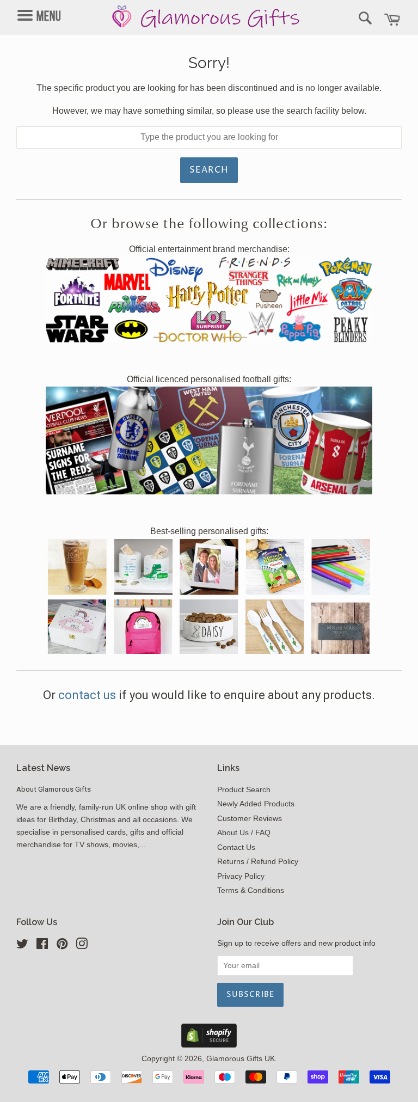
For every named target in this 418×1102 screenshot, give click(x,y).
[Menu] (47, 6)
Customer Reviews (249, 819)
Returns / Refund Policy (257, 862)
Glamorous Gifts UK (240, 1059)
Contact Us (236, 847)
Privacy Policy (241, 876)
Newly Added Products (255, 804)
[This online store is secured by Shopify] (209, 1044)
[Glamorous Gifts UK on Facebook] (42, 946)
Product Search (244, 790)
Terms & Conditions (250, 890)
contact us (88, 695)
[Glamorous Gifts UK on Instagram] (82, 946)
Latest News (43, 768)
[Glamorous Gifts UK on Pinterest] (62, 946)
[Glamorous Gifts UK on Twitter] (22, 946)
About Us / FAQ (244, 833)
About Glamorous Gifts (53, 789)
